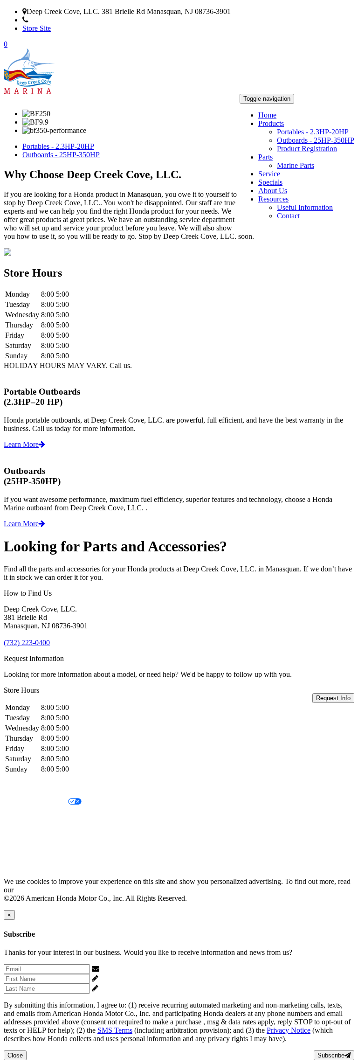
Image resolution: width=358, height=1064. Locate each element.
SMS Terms (21, 834)
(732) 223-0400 (51, 20)
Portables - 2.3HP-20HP (313, 132)
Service (269, 174)
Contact (288, 216)
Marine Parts (295, 165)
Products (271, 123)
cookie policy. (35, 890)
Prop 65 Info (22, 850)
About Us (272, 191)
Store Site (36, 28)
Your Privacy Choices (36, 802)
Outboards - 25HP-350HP (315, 140)
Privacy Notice (26, 786)
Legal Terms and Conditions (45, 818)
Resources (273, 199)
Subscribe (330, 1055)
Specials (270, 182)
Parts (265, 157)
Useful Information (305, 207)
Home (267, 115)
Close (15, 1055)
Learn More (21, 444)
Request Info (333, 698)
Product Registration (307, 149)
